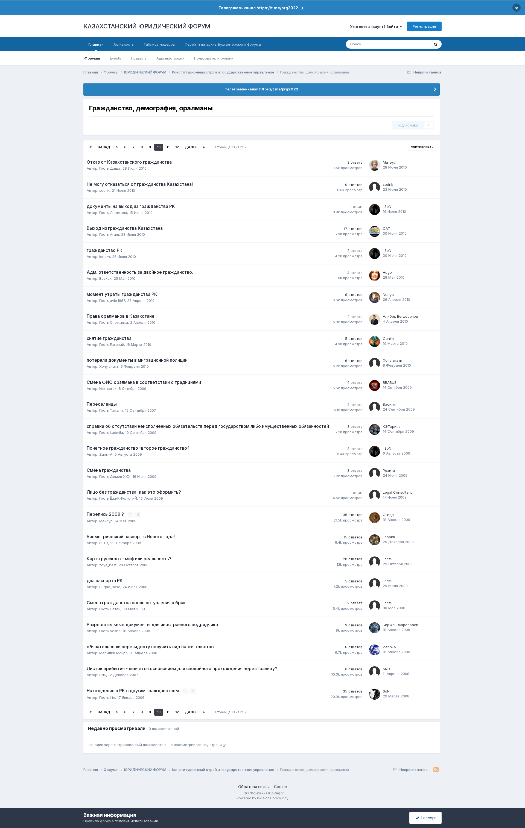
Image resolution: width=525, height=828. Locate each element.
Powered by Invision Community (262, 798)
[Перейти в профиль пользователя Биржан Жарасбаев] (374, 627)
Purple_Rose (109, 587)
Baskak (105, 278)
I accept (427, 817)
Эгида (388, 514)
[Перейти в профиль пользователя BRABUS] (374, 385)
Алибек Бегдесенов (400, 316)
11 (168, 147)
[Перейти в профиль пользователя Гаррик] (374, 539)
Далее (191, 147)
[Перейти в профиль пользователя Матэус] (374, 165)
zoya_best (107, 565)
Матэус (389, 162)
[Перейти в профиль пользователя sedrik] (374, 187)
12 (177, 147)
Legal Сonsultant (397, 492)
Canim (388, 338)
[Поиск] (436, 44)
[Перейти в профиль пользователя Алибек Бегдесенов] (374, 319)
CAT (386, 228)
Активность (123, 44)
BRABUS (389, 382)
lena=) (104, 256)
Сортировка (421, 147)
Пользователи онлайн (213, 58)
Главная (96, 44)
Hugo (387, 272)
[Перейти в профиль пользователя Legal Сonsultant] (374, 495)
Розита (389, 470)
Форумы (92, 58)
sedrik (104, 190)
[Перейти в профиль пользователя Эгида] (374, 517)
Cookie (280, 786)
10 (159, 147)
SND (102, 675)
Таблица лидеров (159, 44)
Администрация (170, 58)
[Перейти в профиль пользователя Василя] (374, 407)
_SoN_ (388, 206)
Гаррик (389, 537)
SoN (386, 691)
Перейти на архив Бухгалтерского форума (223, 44)
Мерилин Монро (113, 653)
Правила (139, 58)
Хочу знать (108, 366)
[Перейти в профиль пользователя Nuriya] (374, 297)
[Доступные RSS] (436, 770)
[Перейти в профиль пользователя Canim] (374, 341)
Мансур (106, 521)
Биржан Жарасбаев (400, 625)
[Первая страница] (90, 147)
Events (115, 58)
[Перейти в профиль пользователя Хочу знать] (374, 363)
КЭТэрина (392, 426)
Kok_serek (107, 388)
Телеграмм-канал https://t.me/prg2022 (258, 7)
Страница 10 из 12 (230, 147)
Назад (104, 147)
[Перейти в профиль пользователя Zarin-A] (374, 649)
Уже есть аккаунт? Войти (375, 26)
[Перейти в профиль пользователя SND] (374, 671)
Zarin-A (105, 454)
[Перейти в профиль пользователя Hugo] (374, 275)
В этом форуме (409, 44)
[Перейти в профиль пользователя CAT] (374, 231)
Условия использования (136, 821)
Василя (389, 404)
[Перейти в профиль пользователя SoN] (374, 694)
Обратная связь (253, 786)
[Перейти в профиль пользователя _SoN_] (374, 209)
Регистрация (424, 26)
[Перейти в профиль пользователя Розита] (374, 473)
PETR (103, 543)
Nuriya (388, 294)
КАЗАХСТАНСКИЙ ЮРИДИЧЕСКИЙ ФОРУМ (146, 26)
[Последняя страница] (204, 147)
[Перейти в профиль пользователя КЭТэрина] (374, 429)
